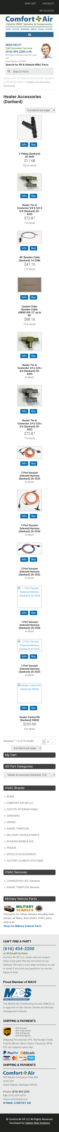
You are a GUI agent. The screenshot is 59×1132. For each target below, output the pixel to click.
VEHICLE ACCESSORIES (21, 854)
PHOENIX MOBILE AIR (20, 841)
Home (6, 78)
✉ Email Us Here (17, 953)
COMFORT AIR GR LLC (20, 802)
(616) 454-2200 (20, 1091)
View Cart (30, 3)
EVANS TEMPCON (18, 828)
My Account (47, 10)
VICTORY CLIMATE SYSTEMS (25, 860)
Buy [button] (33, 144)
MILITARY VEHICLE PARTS (23, 835)
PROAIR (11, 847)
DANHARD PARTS (15, 82)
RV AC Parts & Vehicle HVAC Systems (33, 78)
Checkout (48, 3)
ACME (10, 796)
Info (24, 144)
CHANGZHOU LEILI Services (23, 880)
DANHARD (13, 815)
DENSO (11, 822)
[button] (29, 34)
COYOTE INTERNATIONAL (22, 809)
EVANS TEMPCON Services (23, 887)
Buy (33, 355)
